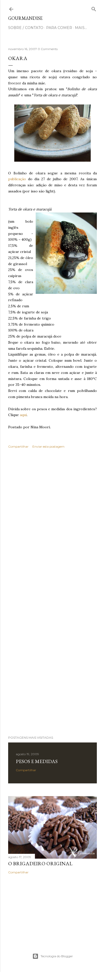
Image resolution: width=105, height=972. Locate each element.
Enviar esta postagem (48, 446)
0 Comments (48, 49)
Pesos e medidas (37, 761)
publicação (17, 179)
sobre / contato (25, 27)
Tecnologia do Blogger (57, 956)
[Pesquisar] (94, 8)
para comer (59, 27)
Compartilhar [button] (18, 446)
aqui (23, 415)
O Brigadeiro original (40, 863)
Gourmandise (25, 18)
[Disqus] (52, 526)
